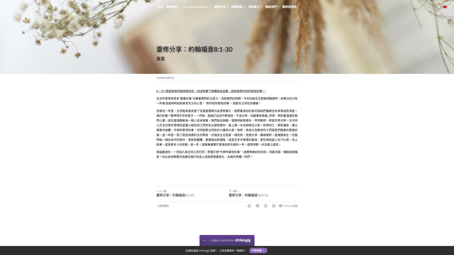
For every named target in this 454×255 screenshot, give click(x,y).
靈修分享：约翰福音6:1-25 (175, 195)
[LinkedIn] (265, 206)
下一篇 (232, 190)
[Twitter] (257, 206)
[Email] (274, 206)
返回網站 (164, 205)
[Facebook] (249, 206)
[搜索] (438, 6)
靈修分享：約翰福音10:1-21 (248, 195)
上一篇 (162, 190)
